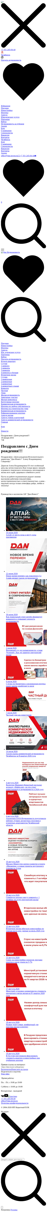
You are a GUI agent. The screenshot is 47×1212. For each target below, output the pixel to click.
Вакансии (5, 135)
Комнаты (5, 388)
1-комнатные (6, 379)
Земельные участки (9, 397)
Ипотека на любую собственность (15, 406)
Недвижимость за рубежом (12, 124)
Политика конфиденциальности (14, 1103)
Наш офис (5, 1074)
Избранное (5, 106)
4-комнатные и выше (10, 386)
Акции (4, 126)
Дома (3, 393)
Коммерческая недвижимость (13, 404)
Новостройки (7, 110)
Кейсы (4, 122)
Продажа (5, 108)
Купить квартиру (8, 361)
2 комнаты (5, 368)
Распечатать (6, 1069)
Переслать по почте (19, 1069)
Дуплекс (14, 1210)
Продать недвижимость (11, 60)
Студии (4, 377)
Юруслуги (10, 352)
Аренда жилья (7, 415)
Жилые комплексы (9, 400)
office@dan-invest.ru (9, 156)
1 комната (5, 366)
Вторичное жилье (8, 375)
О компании (6, 131)
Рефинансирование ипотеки (13, 413)
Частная (4, 391)
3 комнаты (5, 370)
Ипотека (4, 113)
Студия (4, 364)
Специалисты (7, 133)
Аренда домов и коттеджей (12, 417)
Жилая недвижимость (10, 395)
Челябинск (5, 55)
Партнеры (5, 119)
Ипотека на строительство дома (14, 408)
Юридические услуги (10, 117)
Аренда (4, 115)
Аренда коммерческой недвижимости (17, 420)
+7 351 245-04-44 (8, 50)
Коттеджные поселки (10, 402)
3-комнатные (6, 384)
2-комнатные (6, 382)
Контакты (5, 137)
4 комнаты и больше (9, 373)
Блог (3, 128)
